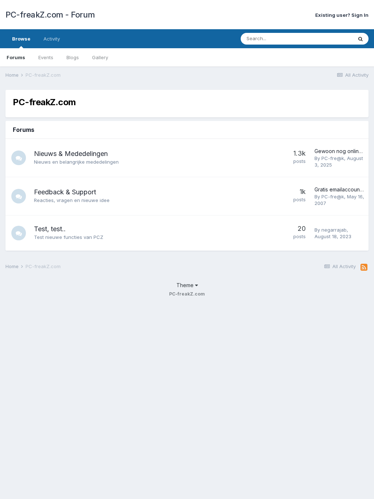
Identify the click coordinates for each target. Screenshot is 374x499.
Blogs (72, 57)
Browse (21, 39)
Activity (51, 39)
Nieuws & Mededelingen (71, 153)
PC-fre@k (332, 158)
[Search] (360, 39)
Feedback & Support (65, 192)
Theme (185, 285)
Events (45, 57)
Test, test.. (50, 229)
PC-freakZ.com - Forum (50, 14)
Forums (16, 57)
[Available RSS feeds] (364, 267)
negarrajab (334, 230)
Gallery (100, 57)
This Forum (330, 38)
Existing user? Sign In (342, 15)
